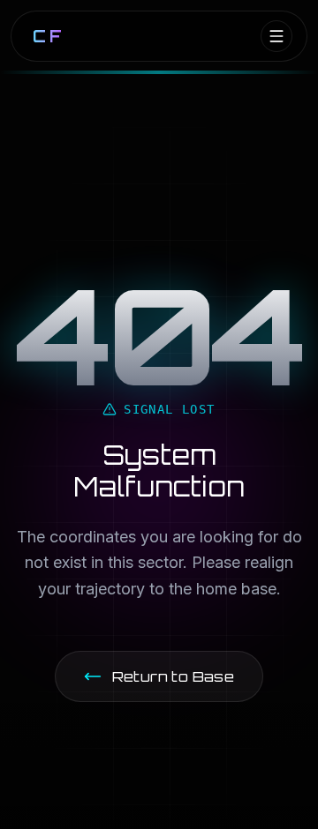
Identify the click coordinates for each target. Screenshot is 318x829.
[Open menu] (276, 36)
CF (48, 36)
